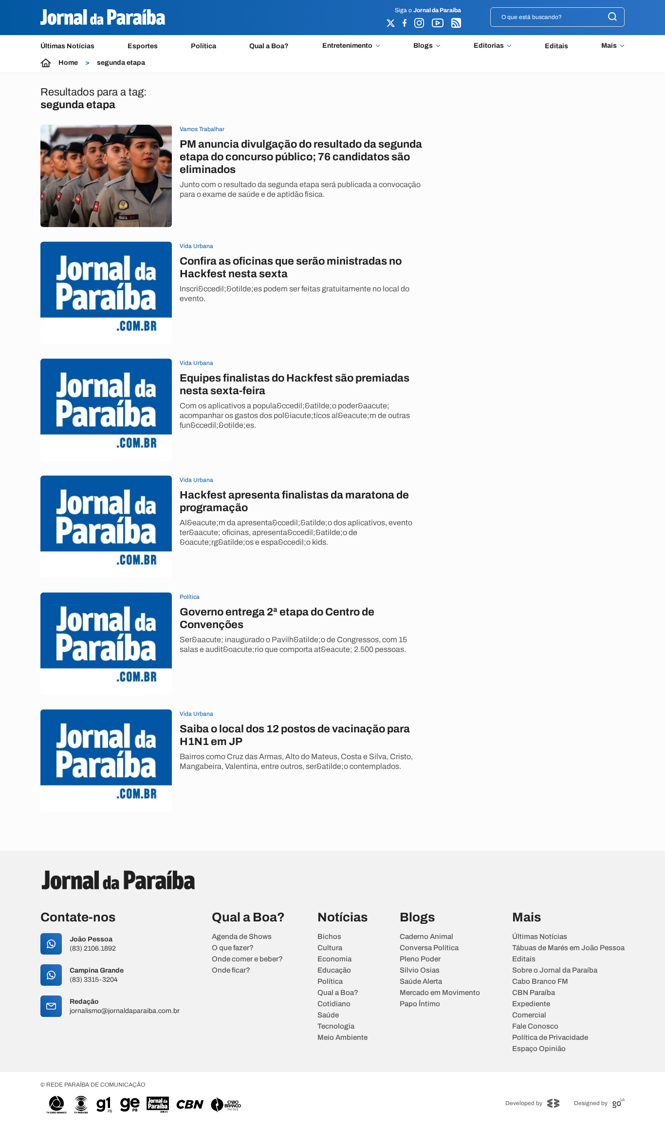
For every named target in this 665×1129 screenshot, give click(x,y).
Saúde (328, 1015)
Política (203, 46)
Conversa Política (429, 948)
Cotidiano (334, 1004)
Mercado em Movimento (440, 992)
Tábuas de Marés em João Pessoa (568, 948)
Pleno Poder (420, 959)
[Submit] (612, 17)
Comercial (529, 1015)
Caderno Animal (426, 936)
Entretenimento (347, 45)
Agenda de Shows (242, 936)
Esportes (143, 46)
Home (68, 62)
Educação (334, 970)
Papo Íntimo (420, 1004)
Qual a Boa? (269, 46)
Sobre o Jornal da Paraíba (554, 970)
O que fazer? (233, 948)
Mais (609, 45)
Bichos (329, 936)
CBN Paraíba (533, 992)
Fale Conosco (535, 1026)
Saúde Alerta (421, 981)
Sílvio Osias (420, 970)
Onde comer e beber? (247, 959)
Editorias (489, 45)
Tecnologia (335, 1026)
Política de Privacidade (550, 1037)
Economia (334, 959)
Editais (556, 46)
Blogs (423, 45)
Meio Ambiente (342, 1037)
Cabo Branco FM (540, 981)
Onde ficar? (231, 970)
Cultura (329, 948)
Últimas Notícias (67, 46)
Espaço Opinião (539, 1048)
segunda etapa (121, 62)
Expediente (531, 1004)
